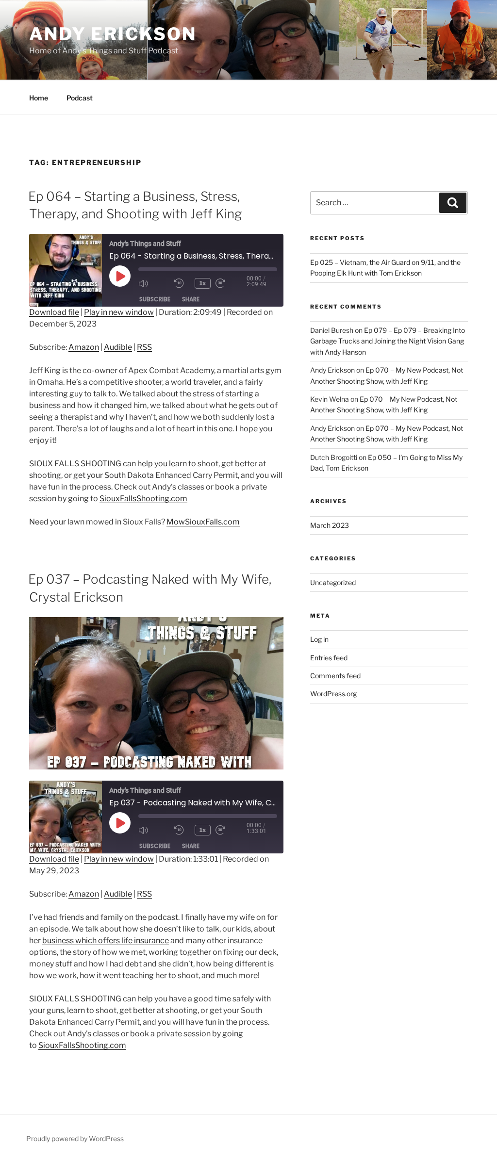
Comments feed (335, 675)
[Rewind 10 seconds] (182, 283)
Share (190, 299)
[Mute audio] (153, 283)
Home (38, 98)
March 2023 (329, 525)
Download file (54, 312)
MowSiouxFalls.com (203, 521)
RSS (144, 347)
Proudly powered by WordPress (75, 1138)
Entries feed (329, 658)
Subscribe (154, 299)
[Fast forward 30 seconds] (231, 283)
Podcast (79, 98)
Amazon (83, 347)
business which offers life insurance (105, 940)
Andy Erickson (112, 34)
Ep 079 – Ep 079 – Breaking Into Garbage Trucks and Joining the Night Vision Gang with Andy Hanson (387, 341)
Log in (319, 639)
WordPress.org (333, 693)
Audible (118, 347)
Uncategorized (333, 582)
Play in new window (119, 312)
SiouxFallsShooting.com (143, 498)
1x (202, 283)
